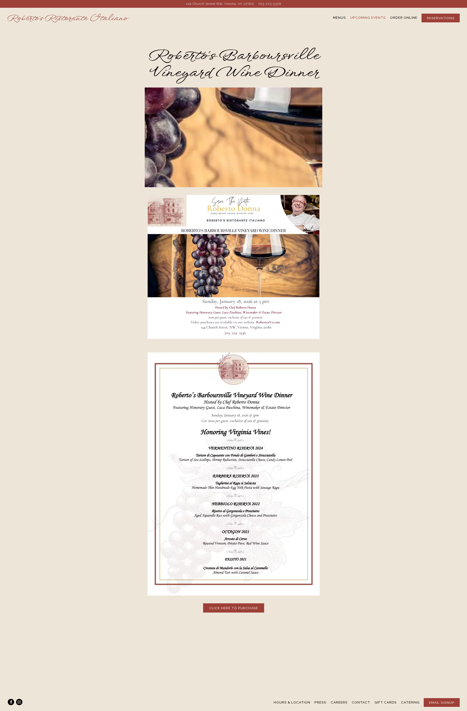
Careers (339, 702)
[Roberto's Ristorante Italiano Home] (68, 18)
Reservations (441, 18)
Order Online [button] (403, 17)
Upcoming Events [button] (368, 17)
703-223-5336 (269, 4)
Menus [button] (339, 17)
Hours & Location (292, 702)
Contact (361, 702)
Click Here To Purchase (233, 608)
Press (320, 702)
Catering (410, 702)
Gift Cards (386, 702)
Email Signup (442, 702)
